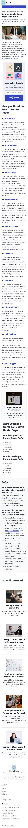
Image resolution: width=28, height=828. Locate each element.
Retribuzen (10, 118)
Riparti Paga (10, 172)
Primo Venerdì (11, 199)
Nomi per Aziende (11, 11)
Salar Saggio (10, 363)
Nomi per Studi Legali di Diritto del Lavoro (14, 748)
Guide (3, 11)
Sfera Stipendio (12, 307)
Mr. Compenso (11, 145)
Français (4, 797)
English (4, 788)
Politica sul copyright (9, 816)
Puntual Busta (11, 226)
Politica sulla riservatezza (10, 819)
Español (4, 791)
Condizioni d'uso (7, 813)
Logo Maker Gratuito (14, 83)
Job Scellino (10, 334)
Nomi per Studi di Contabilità (14, 606)
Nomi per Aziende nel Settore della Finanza (14, 675)
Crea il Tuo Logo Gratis (14, 98)
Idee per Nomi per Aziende (10, 807)
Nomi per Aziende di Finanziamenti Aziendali (14, 711)
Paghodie (9, 280)
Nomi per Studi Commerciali (14, 408)
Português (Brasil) (8, 800)
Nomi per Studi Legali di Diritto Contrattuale (14, 641)
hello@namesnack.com (9, 810)
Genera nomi (14, 7)
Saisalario (9, 253)
